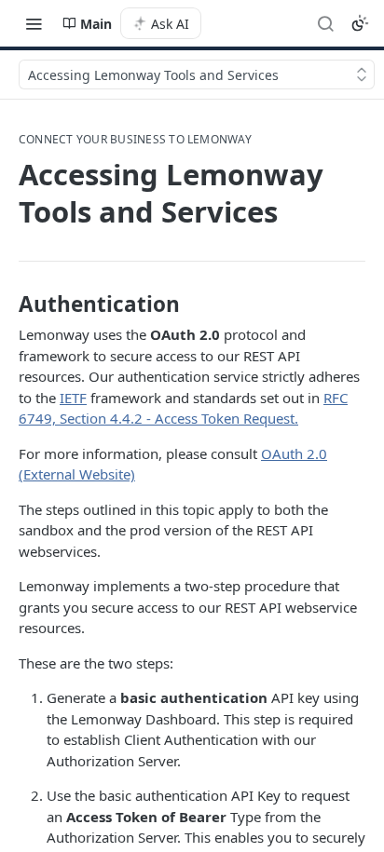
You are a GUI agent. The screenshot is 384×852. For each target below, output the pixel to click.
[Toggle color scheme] (360, 23)
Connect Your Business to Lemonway (135, 139)
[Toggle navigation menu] (33, 23)
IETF (73, 397)
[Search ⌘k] (325, 23)
